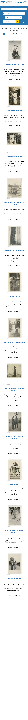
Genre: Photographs (14, 79)
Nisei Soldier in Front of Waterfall (14, 342)
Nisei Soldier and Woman (14, 110)
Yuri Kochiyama (19, 2)
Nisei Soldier (14, 484)
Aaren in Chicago (14, 296)
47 (21, 33)
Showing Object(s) (7, 28)
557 (7, 28)
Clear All (22, 22)
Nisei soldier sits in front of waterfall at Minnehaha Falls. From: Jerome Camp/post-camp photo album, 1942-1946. (14, 350)
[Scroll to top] (26, 717)
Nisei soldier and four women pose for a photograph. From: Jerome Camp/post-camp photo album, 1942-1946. (14, 164)
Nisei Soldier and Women (14, 156)
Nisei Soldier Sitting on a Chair (14, 64)
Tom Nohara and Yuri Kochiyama (14, 250)
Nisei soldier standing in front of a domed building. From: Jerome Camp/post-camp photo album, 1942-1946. (14, 492)
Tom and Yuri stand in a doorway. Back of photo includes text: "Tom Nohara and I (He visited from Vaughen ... (14, 258)
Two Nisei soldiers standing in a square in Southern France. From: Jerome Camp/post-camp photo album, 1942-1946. (14, 446)
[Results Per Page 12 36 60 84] (9, 21)
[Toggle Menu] (25, 2)
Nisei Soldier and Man (14, 578)
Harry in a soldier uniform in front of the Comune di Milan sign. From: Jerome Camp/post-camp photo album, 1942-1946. (14, 398)
